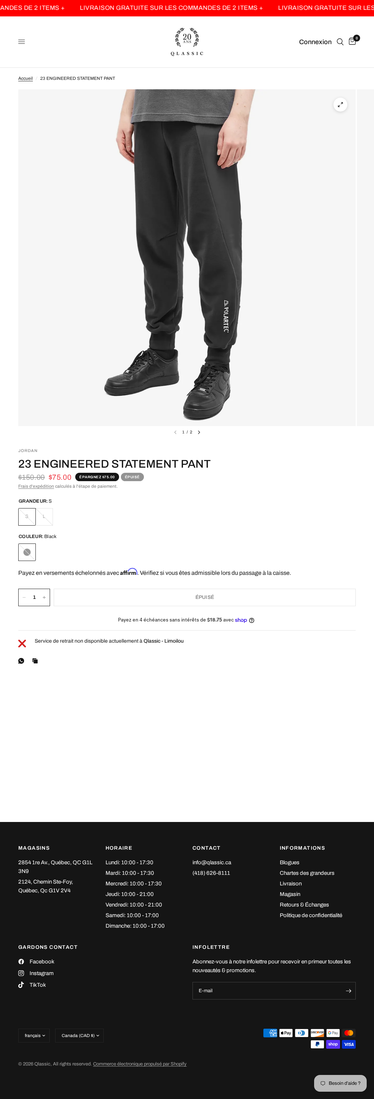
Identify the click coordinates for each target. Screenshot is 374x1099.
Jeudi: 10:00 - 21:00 (130, 894)
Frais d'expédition (36, 486)
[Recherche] (340, 41)
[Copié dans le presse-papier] (36, 660)
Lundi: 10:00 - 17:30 (129, 862)
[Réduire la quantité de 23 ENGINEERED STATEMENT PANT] (24, 597)
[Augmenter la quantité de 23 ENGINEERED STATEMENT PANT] (44, 597)
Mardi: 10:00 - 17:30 (130, 873)
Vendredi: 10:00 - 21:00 (134, 905)
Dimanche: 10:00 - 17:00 (135, 926)
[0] (351, 41)
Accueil (25, 78)
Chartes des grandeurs (307, 873)
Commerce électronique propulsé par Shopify (140, 1064)
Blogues (289, 862)
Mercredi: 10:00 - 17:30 (134, 883)
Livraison (291, 883)
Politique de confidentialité (311, 915)
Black (27, 552)
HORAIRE (119, 848)
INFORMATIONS (302, 848)
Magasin (290, 894)
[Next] (199, 432)
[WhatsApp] (22, 660)
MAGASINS (34, 848)
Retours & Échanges (304, 905)
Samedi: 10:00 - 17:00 (132, 915)
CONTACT (206, 848)
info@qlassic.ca (211, 862)
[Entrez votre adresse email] (348, 990)
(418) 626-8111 (211, 873)
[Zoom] (340, 105)
